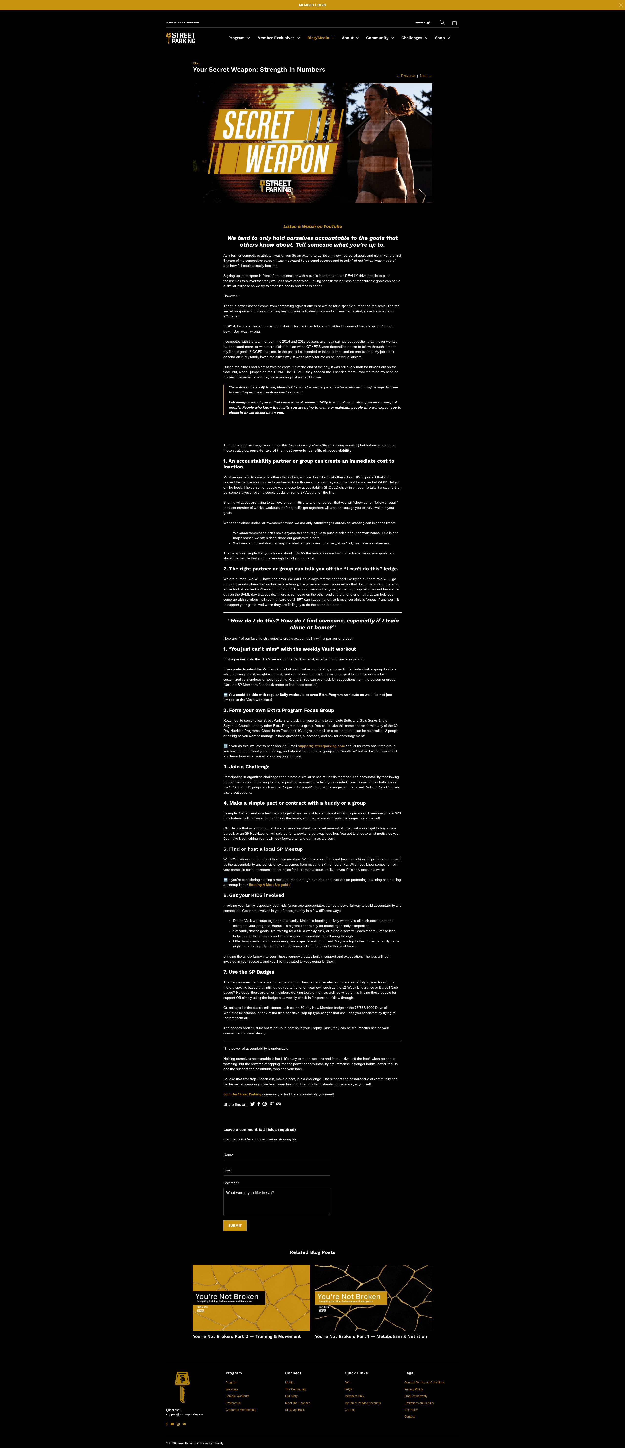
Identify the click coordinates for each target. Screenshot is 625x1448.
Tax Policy (411, 1410)
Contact (409, 1416)
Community (378, 37)
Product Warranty (415, 1396)
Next (426, 76)
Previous (405, 76)
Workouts (232, 1389)
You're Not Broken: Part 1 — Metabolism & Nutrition (371, 1336)
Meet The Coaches (297, 1403)
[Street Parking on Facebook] (166, 1424)
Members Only (354, 1396)
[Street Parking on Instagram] (178, 1424)
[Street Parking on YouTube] (172, 1424)
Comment (231, 1183)
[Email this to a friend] (278, 1104)
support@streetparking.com (321, 746)
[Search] (443, 22)
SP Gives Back (295, 1410)
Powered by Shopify (210, 1443)
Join (347, 1382)
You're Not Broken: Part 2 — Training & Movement (247, 1336)
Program (237, 37)
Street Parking (186, 1443)
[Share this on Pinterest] (265, 1104)
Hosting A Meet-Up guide (269, 885)
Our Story (291, 1396)
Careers (350, 1410)
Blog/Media (318, 37)
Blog (196, 63)
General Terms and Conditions (424, 1382)
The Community (295, 1389)
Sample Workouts (237, 1396)
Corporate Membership (241, 1410)
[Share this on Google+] (271, 1104)
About (348, 37)
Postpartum (233, 1403)
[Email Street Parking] (184, 1424)
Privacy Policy (413, 1389)
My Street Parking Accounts (363, 1403)
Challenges (412, 37)
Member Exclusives (276, 37)
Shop (440, 37)
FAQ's (348, 1389)
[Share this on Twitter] (253, 1104)
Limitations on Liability (419, 1403)
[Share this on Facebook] (258, 1104)
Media (289, 1382)
